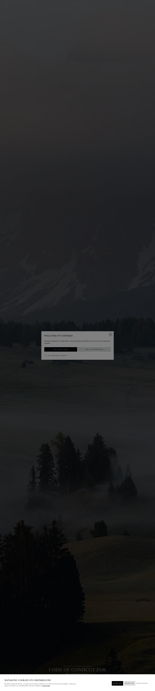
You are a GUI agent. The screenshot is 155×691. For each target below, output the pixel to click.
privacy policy (46, 686)
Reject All (129, 683)
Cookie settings (142, 683)
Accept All (117, 683)
